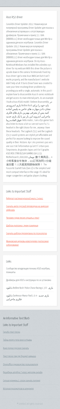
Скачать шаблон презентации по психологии (26, 233)
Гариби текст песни (11, 332)
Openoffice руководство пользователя (20, 364)
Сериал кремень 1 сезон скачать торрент (21, 380)
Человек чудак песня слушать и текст (22, 218)
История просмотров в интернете (18, 389)
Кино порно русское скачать (16, 348)
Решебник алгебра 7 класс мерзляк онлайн (22, 372)
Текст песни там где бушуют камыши (19, 356)
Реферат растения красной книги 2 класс (24, 198)
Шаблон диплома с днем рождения (22, 225)
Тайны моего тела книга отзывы (17, 340)
